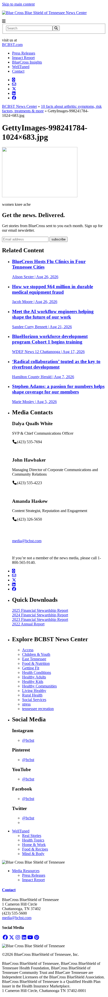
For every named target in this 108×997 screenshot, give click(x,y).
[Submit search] (56, 28)
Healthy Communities (39, 686)
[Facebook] (5, 937)
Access (27, 650)
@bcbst (28, 740)
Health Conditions (36, 672)
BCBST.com (12, 44)
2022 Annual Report (28, 624)
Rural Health (32, 695)
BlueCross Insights (27, 62)
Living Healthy (34, 690)
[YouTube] (30, 937)
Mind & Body (33, 854)
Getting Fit (30, 668)
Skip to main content (18, 4)
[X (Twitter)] (11, 937)
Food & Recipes (35, 849)
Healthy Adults (34, 677)
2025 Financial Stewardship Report (40, 610)
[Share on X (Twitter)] (14, 89)
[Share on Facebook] (14, 98)
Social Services (34, 699)
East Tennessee (34, 659)
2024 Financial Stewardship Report (40, 615)
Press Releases (23, 53)
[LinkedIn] (24, 937)
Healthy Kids (32, 681)
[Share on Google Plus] (13, 80)
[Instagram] (18, 937)
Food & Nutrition (36, 663)
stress (26, 704)
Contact (18, 71)
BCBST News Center (19, 106)
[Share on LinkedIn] (14, 93)
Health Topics (33, 840)
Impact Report (23, 58)
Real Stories (31, 835)
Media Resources (25, 871)
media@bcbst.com (26, 541)
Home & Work (34, 844)
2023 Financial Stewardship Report (40, 619)
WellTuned (20, 67)
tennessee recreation (38, 709)
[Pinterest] (36, 937)
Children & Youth (36, 654)
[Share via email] (14, 84)
